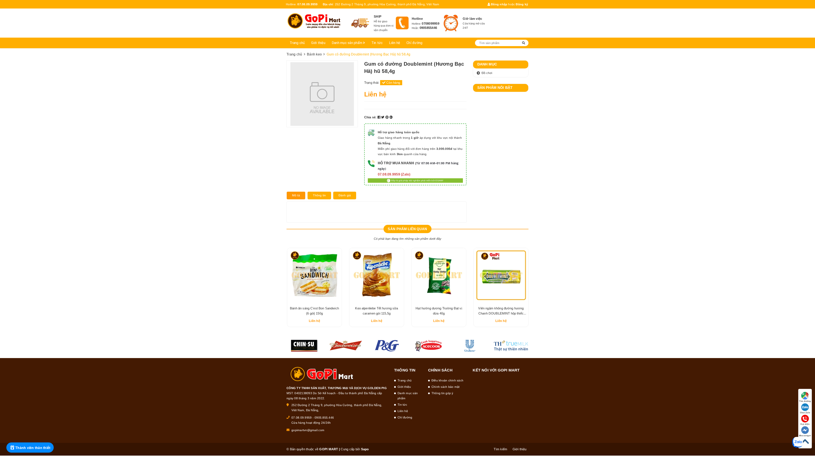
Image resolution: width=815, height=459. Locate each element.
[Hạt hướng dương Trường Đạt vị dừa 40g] (439, 275)
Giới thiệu (318, 43)
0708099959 (430, 23)
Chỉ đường (414, 43)
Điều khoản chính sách (447, 380)
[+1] (391, 117)
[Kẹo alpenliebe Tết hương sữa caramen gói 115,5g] (376, 275)
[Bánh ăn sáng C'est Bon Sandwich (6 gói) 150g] (314, 275)
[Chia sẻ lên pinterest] (387, 117)
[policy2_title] (402, 23)
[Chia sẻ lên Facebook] (379, 117)
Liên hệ (394, 43)
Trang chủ (297, 43)
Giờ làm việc (472, 18)
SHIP (377, 16)
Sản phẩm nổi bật (495, 88)
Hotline (417, 18)
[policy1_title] (360, 23)
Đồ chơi (487, 73)
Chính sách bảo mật (445, 386)
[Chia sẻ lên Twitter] (383, 117)
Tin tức (377, 43)
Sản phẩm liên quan (407, 229)
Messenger (805, 435)
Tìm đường (805, 401)
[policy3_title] (451, 23)
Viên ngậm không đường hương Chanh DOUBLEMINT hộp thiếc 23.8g (501, 313)
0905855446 (428, 28)
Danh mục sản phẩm (347, 43)
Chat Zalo (805, 412)
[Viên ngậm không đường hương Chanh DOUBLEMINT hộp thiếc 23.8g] (501, 275)
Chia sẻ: (370, 117)
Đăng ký (522, 4)
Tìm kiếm (500, 449)
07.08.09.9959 (307, 4)
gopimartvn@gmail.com (307, 430)
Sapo (365, 449)
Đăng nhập (498, 4)
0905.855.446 (324, 417)
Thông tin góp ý (442, 393)
